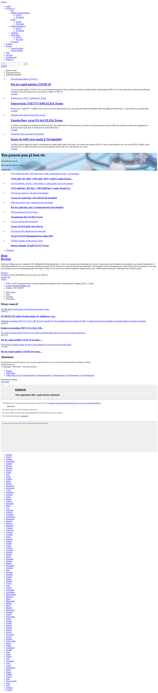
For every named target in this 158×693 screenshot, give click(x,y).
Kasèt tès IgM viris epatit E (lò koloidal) (36, 139)
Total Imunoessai (58, 375)
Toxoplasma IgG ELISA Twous (27, 217)
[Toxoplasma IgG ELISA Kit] (24, 212)
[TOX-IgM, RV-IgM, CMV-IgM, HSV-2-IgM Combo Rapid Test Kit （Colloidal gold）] (45, 174)
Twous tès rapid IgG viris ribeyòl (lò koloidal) (34, 198)
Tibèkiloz (14, 33)
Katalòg (9, 44)
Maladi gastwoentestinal (20, 13)
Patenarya (10, 59)
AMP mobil (10, 373)
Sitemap (9, 371)
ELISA (18, 15)
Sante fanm (15, 35)
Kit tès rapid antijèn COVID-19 (31, 84)
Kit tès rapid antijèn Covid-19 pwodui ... (21, 340)
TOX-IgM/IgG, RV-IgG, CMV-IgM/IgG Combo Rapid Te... (41, 188)
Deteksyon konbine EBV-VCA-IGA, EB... (22, 328)
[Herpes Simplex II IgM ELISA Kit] (27, 241)
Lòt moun (15, 42)
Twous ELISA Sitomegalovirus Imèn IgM (32, 236)
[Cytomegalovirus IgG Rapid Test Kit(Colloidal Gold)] (32, 203)
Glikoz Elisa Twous (13, 375)
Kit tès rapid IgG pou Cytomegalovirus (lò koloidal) (37, 207)
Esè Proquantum (72, 375)
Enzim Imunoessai (44, 375)
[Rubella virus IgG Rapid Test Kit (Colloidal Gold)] (30, 193)
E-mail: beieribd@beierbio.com (18, 286)
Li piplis (14, 94)
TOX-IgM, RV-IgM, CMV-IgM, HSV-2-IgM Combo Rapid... (41, 178)
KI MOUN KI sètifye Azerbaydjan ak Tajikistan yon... (28, 316)
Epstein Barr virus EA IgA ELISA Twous (37, 120)
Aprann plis (5, 169)
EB (12, 11)
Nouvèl (9, 46)
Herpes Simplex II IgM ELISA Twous (30, 245)
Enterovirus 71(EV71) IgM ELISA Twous (37, 103)
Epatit (13, 19)
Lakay (8, 6)
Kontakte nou (11, 57)
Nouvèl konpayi (17, 48)
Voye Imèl (5, 382)
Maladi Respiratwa (18, 26)
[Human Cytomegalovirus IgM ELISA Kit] (28, 231)
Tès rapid (19, 39)
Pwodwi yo (10, 8)
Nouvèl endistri (17, 51)
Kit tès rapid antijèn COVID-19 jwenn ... (21, 351)
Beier (6, 257)
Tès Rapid (20, 17)
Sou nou (9, 55)
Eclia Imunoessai (29, 375)
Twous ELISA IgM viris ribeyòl (27, 226)
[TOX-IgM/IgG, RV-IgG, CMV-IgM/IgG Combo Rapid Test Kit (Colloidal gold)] (42, 184)
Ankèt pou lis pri (7, 364)
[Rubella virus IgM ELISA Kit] (24, 222)
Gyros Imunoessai (87, 375)
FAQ (8, 53)
